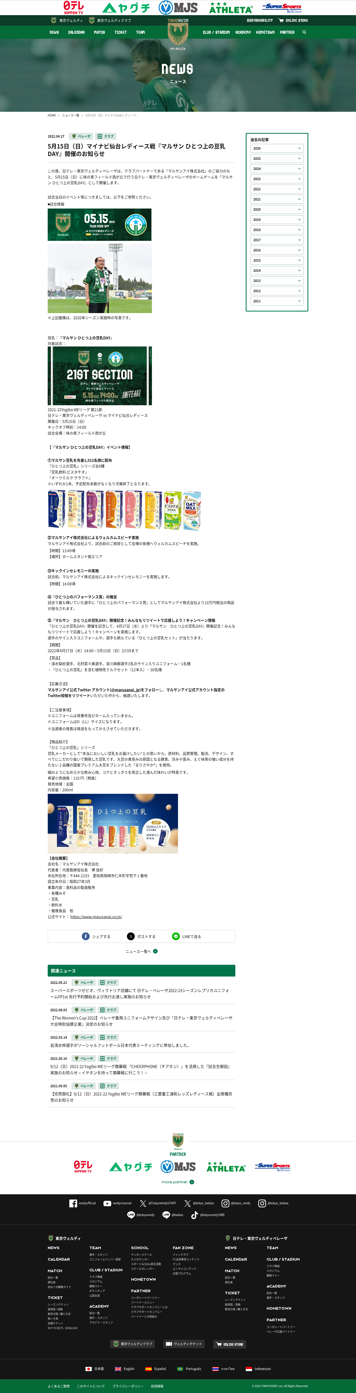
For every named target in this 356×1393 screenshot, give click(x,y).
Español (160, 1368)
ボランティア (97, 1291)
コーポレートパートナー (145, 1298)
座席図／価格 (233, 1304)
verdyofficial (87, 1203)
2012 (257, 291)
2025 (257, 158)
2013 (257, 280)
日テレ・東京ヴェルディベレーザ (260, 1238)
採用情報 (157, 1386)
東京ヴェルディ (71, 20)
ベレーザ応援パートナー (281, 1331)
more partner (175, 1182)
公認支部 (94, 1295)
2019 (257, 219)
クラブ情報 (95, 1277)
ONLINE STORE (297, 20)
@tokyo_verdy (240, 1203)
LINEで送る (191, 936)
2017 (257, 240)
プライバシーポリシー (128, 1386)
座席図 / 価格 (55, 1309)
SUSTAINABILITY (260, 20)
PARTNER (287, 32)
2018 (257, 229)
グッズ (177, 1264)
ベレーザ (84, 136)
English (129, 1368)
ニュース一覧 (70, 115)
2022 (257, 189)
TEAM (140, 32)
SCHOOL (140, 1248)
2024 (257, 168)
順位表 (52, 1282)
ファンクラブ (180, 1254)
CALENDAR (76, 32)
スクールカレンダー (143, 1269)
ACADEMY (243, 32)
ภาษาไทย (228, 1368)
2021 (257, 199)
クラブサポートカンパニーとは (149, 1307)
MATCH (100, 32)
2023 (257, 179)
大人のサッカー (140, 1259)
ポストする (146, 936)
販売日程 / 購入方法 (59, 1314)
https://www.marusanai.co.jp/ (96, 916)
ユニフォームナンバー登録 (105, 1259)
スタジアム (95, 1281)
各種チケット (55, 1323)
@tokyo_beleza (203, 1203)
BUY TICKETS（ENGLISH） (63, 1328)
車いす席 (53, 1318)
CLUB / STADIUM (216, 32)
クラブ (109, 136)
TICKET (121, 32)
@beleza (177, 1215)
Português (193, 1368)
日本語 (99, 1368)
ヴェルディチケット (188, 1344)
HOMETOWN (265, 32)
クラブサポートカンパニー (146, 1312)
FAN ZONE (183, 1248)
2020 (257, 209)
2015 (257, 260)
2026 (257, 148)
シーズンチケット (58, 1304)
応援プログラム (182, 1273)
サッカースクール (141, 1254)
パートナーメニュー (143, 1302)
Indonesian (263, 1368)
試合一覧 (53, 1277)
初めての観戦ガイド (59, 1287)
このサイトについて (91, 1386)
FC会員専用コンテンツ (186, 1259)
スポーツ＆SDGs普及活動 (146, 1264)
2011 (257, 301)
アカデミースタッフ (101, 1322)
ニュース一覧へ (138, 951)
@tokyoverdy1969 (212, 1215)
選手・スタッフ (98, 1254)
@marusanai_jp (125, 689)
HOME (52, 115)
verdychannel (122, 1203)
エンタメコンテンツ (184, 1269)
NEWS (54, 32)
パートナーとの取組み (144, 1316)
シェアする (101, 936)
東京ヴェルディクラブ (114, 20)
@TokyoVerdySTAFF (162, 1203)
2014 (257, 270)
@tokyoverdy (146, 1215)
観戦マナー (95, 1286)
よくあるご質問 (59, 1386)
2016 (257, 250)
